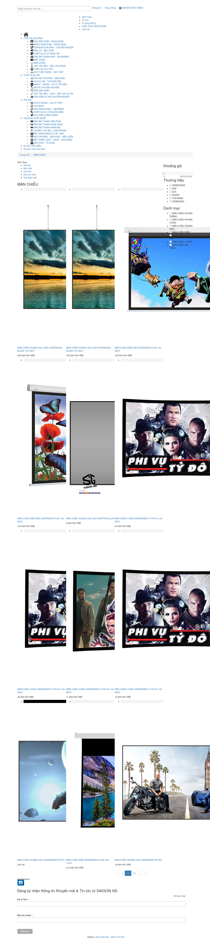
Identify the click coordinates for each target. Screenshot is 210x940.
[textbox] (54, 8)
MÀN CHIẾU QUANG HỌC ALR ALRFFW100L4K (90, 518)
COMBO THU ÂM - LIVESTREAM (50, 130)
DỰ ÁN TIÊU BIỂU (32, 145)
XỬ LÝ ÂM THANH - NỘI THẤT (48, 72)
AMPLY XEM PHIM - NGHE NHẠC (50, 44)
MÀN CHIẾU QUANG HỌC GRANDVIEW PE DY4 (138, 859)
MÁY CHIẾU (39, 59)
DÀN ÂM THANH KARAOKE (47, 127)
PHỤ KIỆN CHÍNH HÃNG (46, 115)
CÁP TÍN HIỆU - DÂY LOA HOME (50, 65)
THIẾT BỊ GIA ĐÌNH (33, 38)
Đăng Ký (96, 7)
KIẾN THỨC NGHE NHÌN (94, 26)
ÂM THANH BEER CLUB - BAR (49, 133)
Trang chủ (25, 154)
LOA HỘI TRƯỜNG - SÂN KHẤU (49, 78)
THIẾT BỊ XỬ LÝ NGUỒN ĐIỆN (48, 112)
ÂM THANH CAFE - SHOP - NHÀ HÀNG (53, 139)
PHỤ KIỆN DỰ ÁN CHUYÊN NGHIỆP (51, 96)
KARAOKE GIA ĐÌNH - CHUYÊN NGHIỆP (54, 47)
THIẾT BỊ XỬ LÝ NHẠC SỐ (46, 53)
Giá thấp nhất (30, 177)
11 (128, 873)
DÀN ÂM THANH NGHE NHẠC (48, 124)
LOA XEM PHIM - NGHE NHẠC (49, 41)
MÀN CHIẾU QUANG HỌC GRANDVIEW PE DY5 (41, 859)
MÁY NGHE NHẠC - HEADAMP (49, 108)
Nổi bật (27, 165)
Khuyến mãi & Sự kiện (34, 148)
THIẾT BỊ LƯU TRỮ (43, 68)
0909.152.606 (117, 936)
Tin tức (85, 20)
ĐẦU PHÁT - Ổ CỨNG (44, 142)
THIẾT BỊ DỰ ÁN (32, 75)
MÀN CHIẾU (40, 62)
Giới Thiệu (87, 16)
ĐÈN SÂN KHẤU (42, 90)
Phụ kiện (28, 99)
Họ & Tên (23, 899)
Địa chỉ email (25, 915)
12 (134, 873)
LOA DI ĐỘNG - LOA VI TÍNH (48, 102)
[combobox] (53, 8)
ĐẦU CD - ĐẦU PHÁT (44, 50)
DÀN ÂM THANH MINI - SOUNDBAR (51, 56)
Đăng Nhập (110, 7)
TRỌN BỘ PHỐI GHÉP (35, 118)
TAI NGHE (39, 105)
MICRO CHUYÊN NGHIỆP (46, 87)
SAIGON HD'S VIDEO (132, 7)
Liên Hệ (85, 29)
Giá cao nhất (30, 174)
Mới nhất (28, 168)
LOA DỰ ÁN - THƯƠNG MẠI (47, 81)
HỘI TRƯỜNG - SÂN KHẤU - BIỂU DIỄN (53, 136)
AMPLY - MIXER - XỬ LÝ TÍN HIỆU (50, 84)
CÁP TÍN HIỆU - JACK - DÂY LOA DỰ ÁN (53, 93)
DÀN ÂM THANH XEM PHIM (47, 121)
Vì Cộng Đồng (89, 23)
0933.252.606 (102, 936)
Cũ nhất (27, 171)
